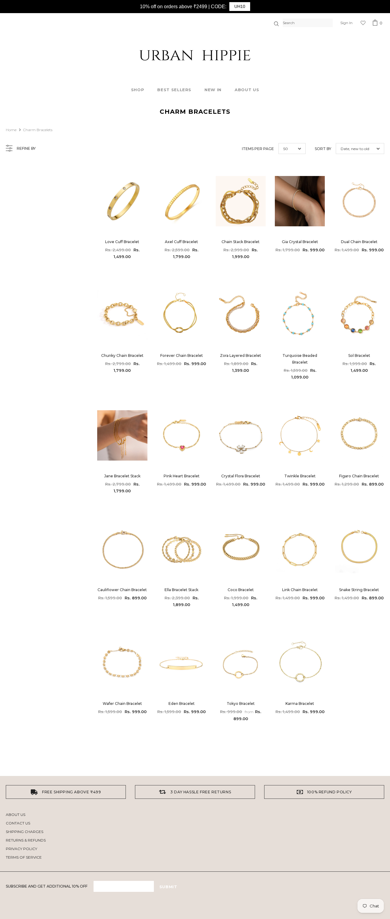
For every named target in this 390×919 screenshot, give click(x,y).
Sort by (323, 148)
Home (11, 129)
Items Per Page (258, 148)
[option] (65, 792)
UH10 (239, 6)
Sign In (346, 22)
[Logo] (195, 55)
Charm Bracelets (37, 129)
